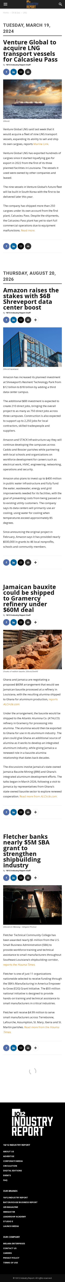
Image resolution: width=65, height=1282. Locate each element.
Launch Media (11, 1226)
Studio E (8, 1221)
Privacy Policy (11, 1257)
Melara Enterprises (14, 1243)
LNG (25, 12)
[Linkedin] (13, 72)
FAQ (5, 1180)
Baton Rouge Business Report (20, 1202)
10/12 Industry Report (15, 1197)
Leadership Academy (14, 1216)
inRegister (9, 1211)
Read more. (28, 230)
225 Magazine (10, 1207)
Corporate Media (13, 1161)
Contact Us (10, 1248)
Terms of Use (10, 1262)
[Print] (28, 72)
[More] (35, 320)
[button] (5, 4)
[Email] (21, 72)
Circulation (10, 1165)
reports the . (19, 964)
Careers (7, 1253)
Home (6, 12)
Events (7, 1175)
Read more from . (39, 796)
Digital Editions (12, 1170)
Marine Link (40, 144)
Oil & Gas (16, 12)
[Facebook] (6, 72)
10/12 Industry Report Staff (18, 65)
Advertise (8, 1156)
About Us (8, 1151)
